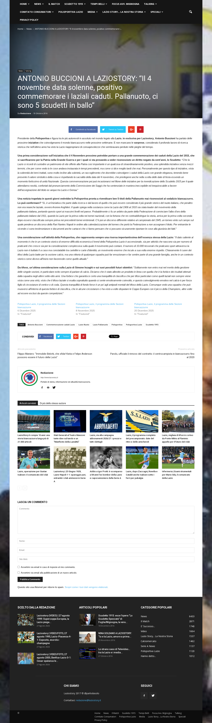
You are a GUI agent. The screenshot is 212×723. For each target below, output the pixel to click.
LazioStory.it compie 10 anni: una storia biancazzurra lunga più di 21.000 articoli (34, 438)
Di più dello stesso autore (53, 403)
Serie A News (148, 646)
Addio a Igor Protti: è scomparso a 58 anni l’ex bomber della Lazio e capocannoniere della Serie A (106, 474)
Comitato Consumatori (35, 11)
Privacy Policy (29, 19)
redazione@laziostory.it (88, 700)
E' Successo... (148, 626)
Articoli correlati (28, 403)
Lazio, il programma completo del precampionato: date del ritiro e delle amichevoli (141, 438)
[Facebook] (43, 388)
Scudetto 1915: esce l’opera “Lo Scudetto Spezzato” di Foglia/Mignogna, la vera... (115, 618)
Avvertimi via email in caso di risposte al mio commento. (48, 567)
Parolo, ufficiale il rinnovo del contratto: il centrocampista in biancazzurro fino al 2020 (152, 355)
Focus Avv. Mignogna (125, 3)
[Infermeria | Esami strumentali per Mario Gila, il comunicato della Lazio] (178, 457)
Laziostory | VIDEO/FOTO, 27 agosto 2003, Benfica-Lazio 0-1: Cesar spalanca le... (54, 657)
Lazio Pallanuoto (100, 324)
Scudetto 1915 (73, 3)
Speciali (155, 11)
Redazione (25, 113)
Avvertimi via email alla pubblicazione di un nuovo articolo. (49, 573)
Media (91, 11)
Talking (149, 3)
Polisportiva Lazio (70, 11)
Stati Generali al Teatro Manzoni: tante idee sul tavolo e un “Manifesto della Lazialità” (69, 438)
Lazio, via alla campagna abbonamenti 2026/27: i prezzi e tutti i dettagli (105, 438)
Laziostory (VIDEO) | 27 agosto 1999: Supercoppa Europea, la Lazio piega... (53, 618)
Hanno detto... (148, 656)
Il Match (54, 3)
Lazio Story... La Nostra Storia (157, 636)
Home (23, 3)
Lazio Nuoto (84, 324)
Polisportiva (117, 324)
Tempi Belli (97, 3)
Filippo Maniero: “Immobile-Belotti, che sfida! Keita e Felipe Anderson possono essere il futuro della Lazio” (55, 355)
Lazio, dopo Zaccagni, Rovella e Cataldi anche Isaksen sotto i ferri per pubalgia (142, 474)
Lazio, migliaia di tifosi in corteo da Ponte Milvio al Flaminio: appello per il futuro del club (177, 438)
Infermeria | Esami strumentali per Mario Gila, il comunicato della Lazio (176, 474)
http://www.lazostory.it (49, 377)
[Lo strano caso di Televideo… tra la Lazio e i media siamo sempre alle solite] (87, 653)
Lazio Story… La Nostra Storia (123, 11)
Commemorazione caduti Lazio (60, 324)
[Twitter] (55, 388)
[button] (190, 12)
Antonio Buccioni (35, 324)
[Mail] (49, 388)
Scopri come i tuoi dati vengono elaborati (86, 587)
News (37, 3)
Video (144, 631)
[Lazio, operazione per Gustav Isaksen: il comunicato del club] (34, 457)
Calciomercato (148, 641)
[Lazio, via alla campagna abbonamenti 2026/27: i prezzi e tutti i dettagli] (106, 421)
